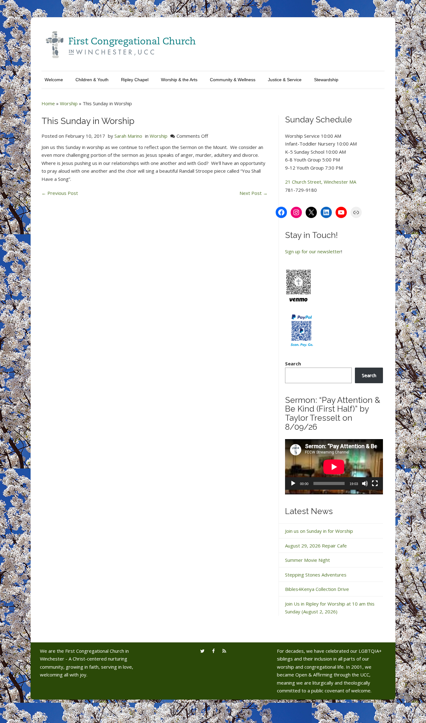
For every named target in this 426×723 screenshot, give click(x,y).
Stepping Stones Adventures (315, 575)
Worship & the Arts (179, 79)
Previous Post (59, 193)
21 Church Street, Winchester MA (320, 182)
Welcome (54, 79)
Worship (69, 103)
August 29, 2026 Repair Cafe (316, 545)
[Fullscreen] (375, 483)
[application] (334, 466)
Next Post (254, 193)
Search (293, 363)
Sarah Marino (128, 136)
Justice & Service (285, 79)
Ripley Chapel (134, 79)
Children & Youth (92, 79)
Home (48, 103)
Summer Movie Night (307, 560)
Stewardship (326, 79)
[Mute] (365, 483)
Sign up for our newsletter (313, 251)
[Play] (293, 483)
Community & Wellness (232, 79)
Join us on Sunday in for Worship (319, 531)
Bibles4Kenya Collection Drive (317, 589)
